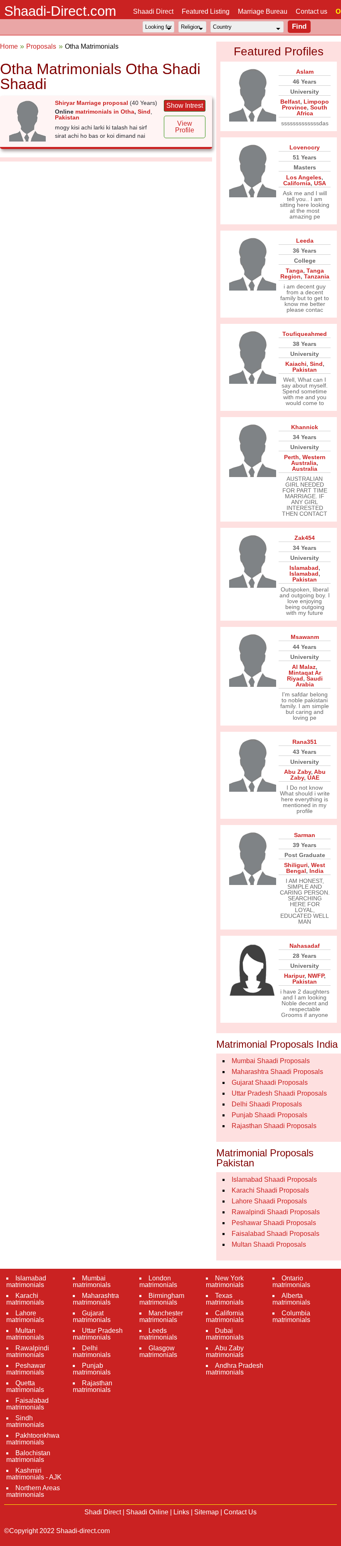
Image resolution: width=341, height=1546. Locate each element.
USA (320, 183)
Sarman (304, 835)
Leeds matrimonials (158, 1334)
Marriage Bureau (262, 11)
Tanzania (316, 276)
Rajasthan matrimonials (92, 1386)
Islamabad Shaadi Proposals (274, 1179)
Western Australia (308, 460)
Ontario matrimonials (291, 1281)
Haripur (294, 975)
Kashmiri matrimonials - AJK (34, 1474)
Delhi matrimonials (92, 1351)
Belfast (290, 101)
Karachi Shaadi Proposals (270, 1190)
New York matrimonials (225, 1281)
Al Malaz (304, 667)
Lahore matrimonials (25, 1316)
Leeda (305, 240)
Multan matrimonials (25, 1334)
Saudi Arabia (309, 681)
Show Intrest (184, 105)
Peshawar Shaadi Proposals (274, 1222)
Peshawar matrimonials (25, 1369)
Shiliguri (296, 865)
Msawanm (305, 637)
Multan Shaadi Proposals (269, 1244)
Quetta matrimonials (25, 1386)
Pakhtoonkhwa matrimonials (32, 1439)
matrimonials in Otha (104, 111)
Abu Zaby (297, 771)
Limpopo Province (305, 104)
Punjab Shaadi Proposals (269, 1114)
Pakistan (67, 117)
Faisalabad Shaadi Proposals (275, 1233)
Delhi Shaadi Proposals (267, 1104)
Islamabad (304, 567)
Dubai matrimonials (225, 1334)
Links (181, 1512)
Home (9, 46)
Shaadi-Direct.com (60, 11)
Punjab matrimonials (92, 1369)
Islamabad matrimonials (26, 1281)
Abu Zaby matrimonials (225, 1351)
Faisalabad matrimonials (27, 1404)
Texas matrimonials (225, 1299)
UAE (313, 777)
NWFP (316, 975)
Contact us (311, 11)
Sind (144, 111)
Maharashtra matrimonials (96, 1299)
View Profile (184, 127)
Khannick (304, 427)
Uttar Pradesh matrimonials (98, 1334)
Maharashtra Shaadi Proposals (277, 1071)
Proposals (41, 46)
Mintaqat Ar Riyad (304, 675)
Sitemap (206, 1512)
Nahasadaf (304, 945)
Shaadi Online (147, 1512)
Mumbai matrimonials (92, 1281)
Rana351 (304, 741)
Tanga (294, 270)
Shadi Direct (102, 1512)
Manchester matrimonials (161, 1316)
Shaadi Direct (153, 11)
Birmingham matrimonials (161, 1299)
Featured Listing (206, 11)
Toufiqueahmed (304, 334)
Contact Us (240, 1512)
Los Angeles (303, 177)
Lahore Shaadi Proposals (269, 1201)
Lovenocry (304, 147)
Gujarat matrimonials (92, 1316)
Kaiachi (295, 363)
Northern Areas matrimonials (33, 1491)
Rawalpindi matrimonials (27, 1351)
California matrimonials (225, 1316)
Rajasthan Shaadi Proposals (274, 1125)
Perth (291, 457)
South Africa (312, 110)
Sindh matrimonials (25, 1421)
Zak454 (304, 537)
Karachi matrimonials (25, 1299)
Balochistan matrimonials (28, 1456)
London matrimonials (158, 1281)
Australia (304, 468)
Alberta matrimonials (291, 1299)
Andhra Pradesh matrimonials (234, 1369)
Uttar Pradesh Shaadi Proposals (279, 1093)
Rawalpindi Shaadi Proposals (276, 1211)
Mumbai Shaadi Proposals (271, 1060)
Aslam (305, 71)
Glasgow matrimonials (158, 1351)
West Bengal (306, 868)
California (297, 183)
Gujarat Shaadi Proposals (270, 1082)
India (316, 870)
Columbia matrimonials (291, 1316)
